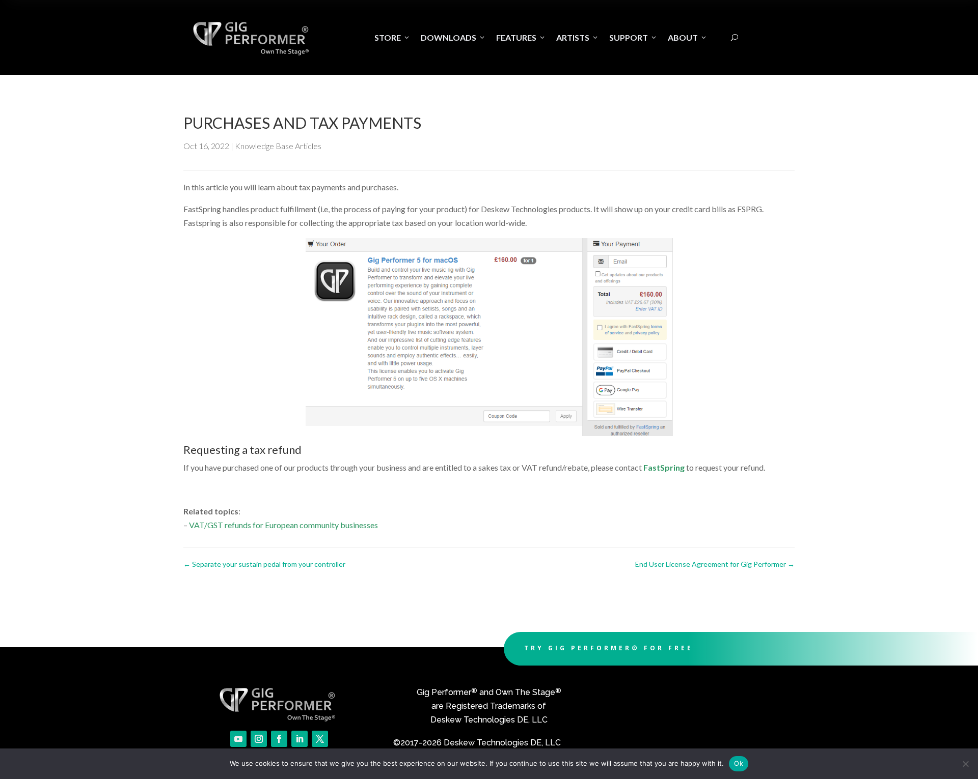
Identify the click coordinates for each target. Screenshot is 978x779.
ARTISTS (577, 37)
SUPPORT (633, 37)
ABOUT (688, 37)
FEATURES (521, 37)
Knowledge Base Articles (278, 146)
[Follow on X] (320, 739)
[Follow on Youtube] (238, 739)
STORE (392, 37)
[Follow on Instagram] (259, 739)
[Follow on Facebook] (279, 739)
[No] (965, 764)
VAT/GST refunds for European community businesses (283, 525)
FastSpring (664, 467)
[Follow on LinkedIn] (299, 739)
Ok (738, 763)
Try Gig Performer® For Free (608, 648)
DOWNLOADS (453, 37)
